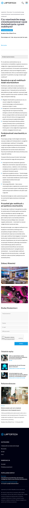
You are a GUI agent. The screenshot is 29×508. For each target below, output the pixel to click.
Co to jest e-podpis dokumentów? (10, 483)
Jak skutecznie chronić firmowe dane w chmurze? (17, 366)
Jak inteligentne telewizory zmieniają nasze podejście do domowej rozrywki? (14, 281)
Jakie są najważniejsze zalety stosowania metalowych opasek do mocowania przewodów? (18, 357)
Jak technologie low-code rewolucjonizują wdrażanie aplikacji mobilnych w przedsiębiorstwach (18, 375)
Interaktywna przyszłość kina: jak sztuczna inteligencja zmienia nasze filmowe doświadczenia (14, 478)
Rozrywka (4, 45)
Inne (2, 454)
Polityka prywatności (6, 467)
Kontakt (3, 464)
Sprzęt (3, 451)
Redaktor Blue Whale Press (8, 33)
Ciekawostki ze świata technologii (10, 445)
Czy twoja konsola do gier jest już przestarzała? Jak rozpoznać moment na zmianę (13, 300)
